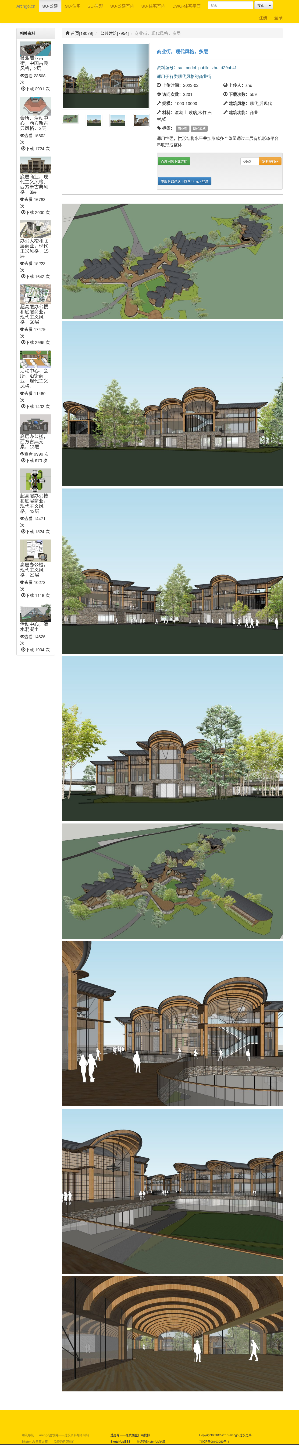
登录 (278, 17)
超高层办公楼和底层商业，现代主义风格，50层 (34, 314)
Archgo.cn (25, 6)
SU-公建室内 (122, 6)
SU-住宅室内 (153, 6)
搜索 (260, 5)
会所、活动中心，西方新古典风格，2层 (34, 123)
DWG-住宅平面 (186, 6)
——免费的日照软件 (48, 1441)
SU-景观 (95, 6)
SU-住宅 (73, 6)
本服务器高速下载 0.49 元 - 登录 (184, 181)
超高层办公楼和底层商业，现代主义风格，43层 (34, 503)
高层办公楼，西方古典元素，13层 (34, 441)
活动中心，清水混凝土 (34, 627)
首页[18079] (81, 33)
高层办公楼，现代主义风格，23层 (34, 570)
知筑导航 (28, 1435)
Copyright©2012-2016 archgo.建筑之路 (225, 1435)
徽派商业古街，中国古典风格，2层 (34, 63)
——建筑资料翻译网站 (64, 1435)
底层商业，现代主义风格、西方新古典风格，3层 (34, 184)
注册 (263, 17)
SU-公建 (50, 6)
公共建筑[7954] (114, 33)
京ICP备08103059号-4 (214, 1441)
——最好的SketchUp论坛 (137, 1441)
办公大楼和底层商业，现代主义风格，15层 (34, 248)
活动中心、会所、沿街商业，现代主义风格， (34, 378)
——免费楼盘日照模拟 (130, 1435)
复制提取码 (270, 161)
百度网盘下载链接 (174, 161)
